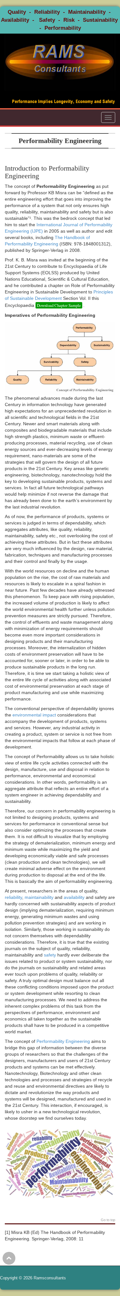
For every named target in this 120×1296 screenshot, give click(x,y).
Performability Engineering (63, 1041)
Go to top (108, 1220)
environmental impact (34, 714)
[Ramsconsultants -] (60, 62)
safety (50, 954)
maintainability (39, 897)
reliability (13, 897)
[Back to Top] (9, 1258)
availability (74, 897)
